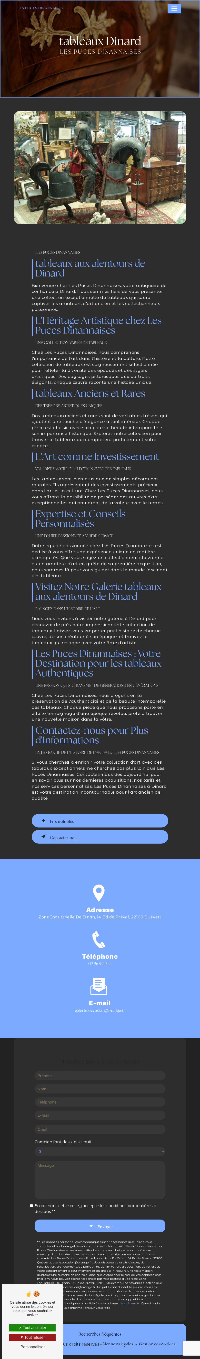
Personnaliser (32, 1347)
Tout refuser (34, 1337)
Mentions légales (118, 1344)
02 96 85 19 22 (99, 964)
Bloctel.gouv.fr (130, 1303)
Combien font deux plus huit (63, 1142)
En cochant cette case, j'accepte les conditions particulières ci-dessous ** (96, 1208)
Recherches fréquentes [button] (100, 1334)
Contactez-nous (64, 838)
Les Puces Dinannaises (40, 8)
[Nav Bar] (174, 8)
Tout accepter (34, 1328)
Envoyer (105, 1226)
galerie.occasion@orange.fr (100, 1011)
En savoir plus (62, 822)
